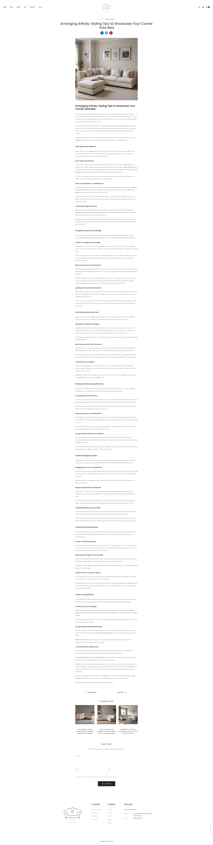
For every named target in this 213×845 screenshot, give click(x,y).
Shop (11, 7)
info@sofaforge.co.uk (138, 818)
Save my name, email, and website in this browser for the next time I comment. (96, 777)
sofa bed (77, 140)
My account (94, 819)
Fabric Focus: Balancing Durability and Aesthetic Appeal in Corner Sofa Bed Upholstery (106, 731)
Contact (32, 7)
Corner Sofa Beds (109, 19)
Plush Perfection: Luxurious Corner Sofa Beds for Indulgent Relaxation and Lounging (85, 731)
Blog (40, 7)
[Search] (199, 7)
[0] (207, 7)
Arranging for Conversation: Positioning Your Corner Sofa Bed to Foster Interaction (128, 731)
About (18, 7)
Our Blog (110, 823)
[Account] (203, 7)
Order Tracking (95, 812)
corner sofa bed (124, 126)
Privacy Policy (95, 816)
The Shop (110, 812)
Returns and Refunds (96, 809)
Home (4, 7)
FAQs (109, 816)
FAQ (25, 7)
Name (77, 769)
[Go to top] (210, 827)
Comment (78, 756)
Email (109, 769)
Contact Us (110, 819)
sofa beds (91, 151)
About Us (110, 809)
